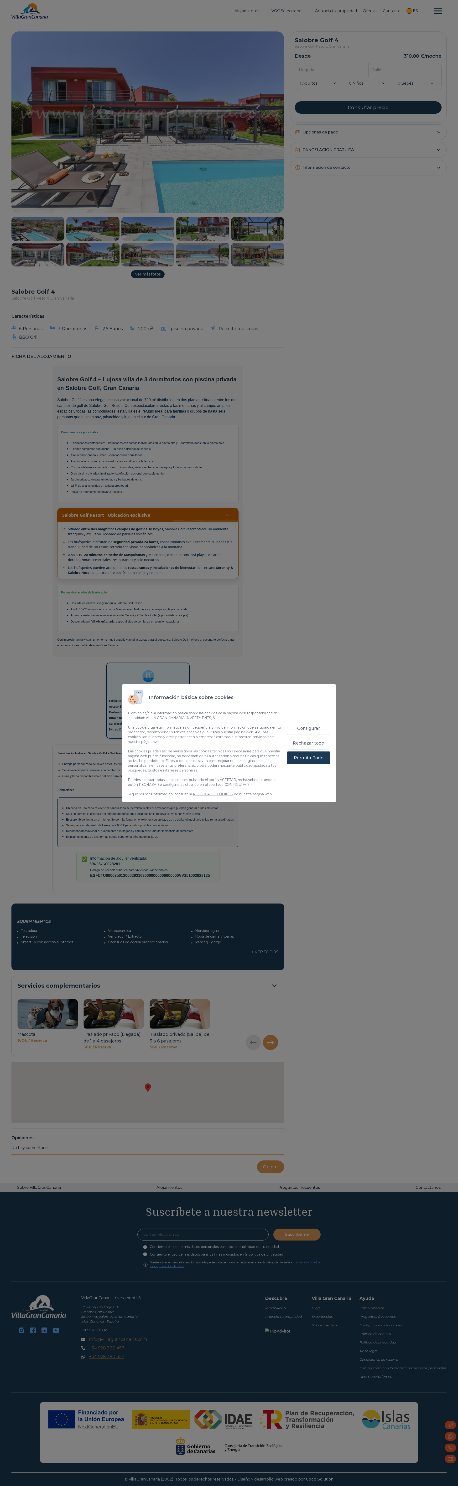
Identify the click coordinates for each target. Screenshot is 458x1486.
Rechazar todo (308, 743)
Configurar (308, 728)
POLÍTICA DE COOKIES (213, 794)
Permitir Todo (308, 758)
